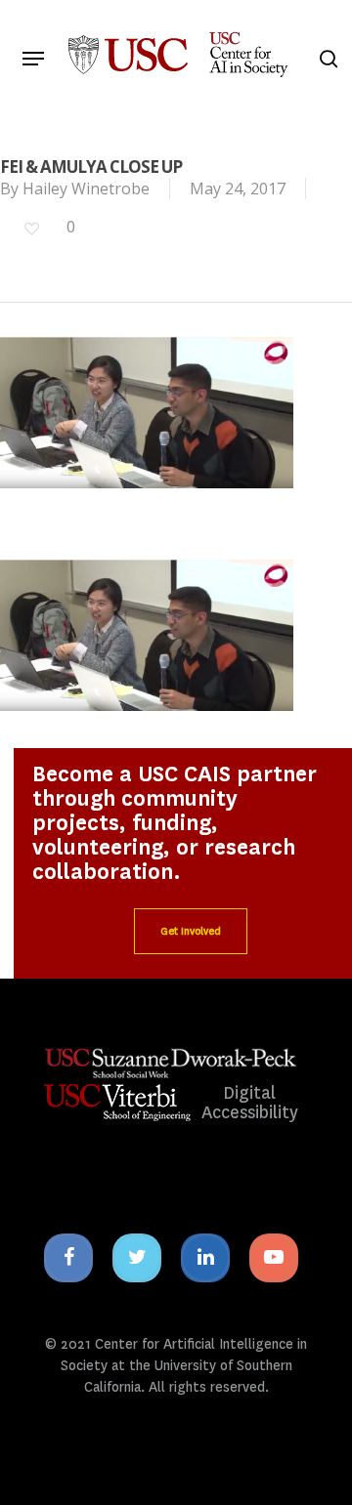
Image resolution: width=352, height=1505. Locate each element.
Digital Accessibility (249, 1103)
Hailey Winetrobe (86, 188)
